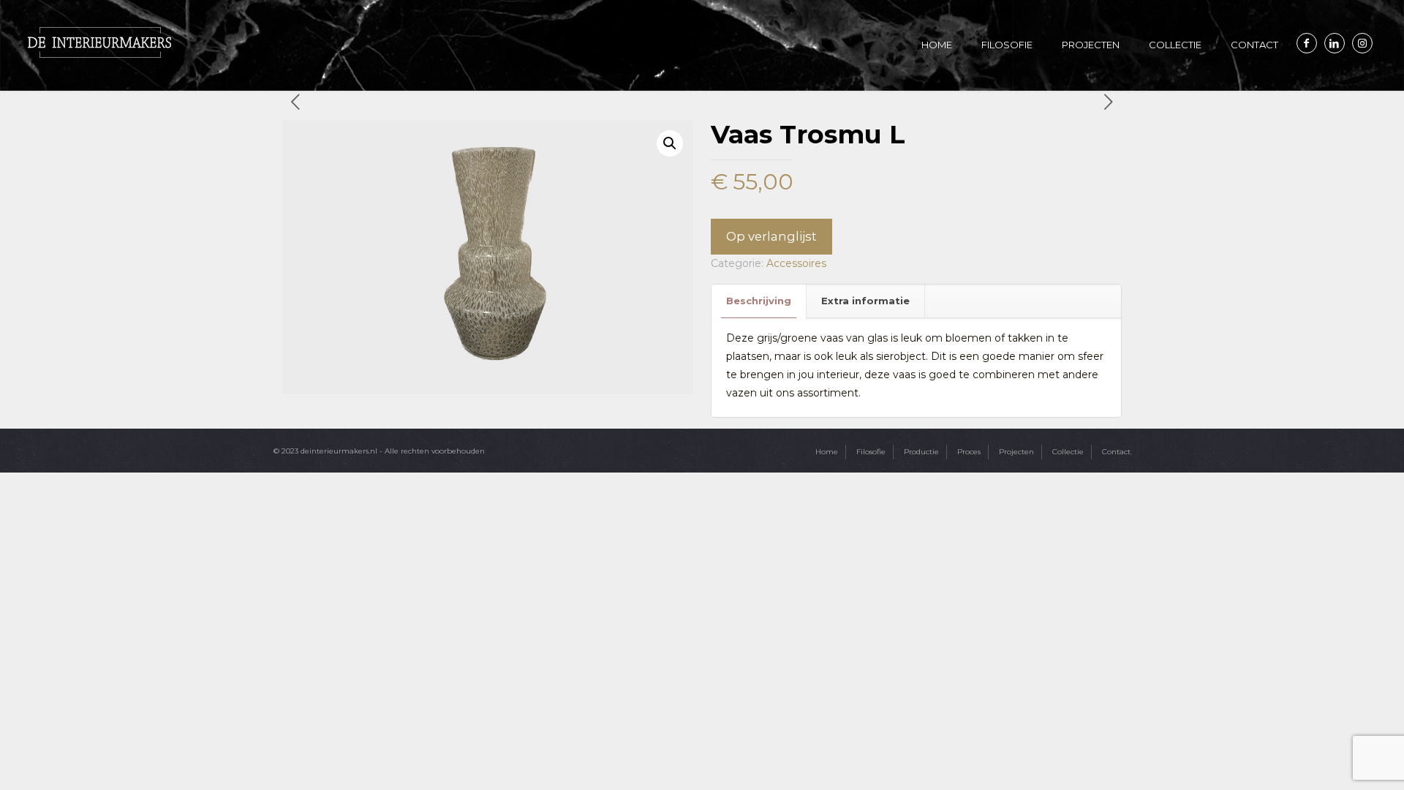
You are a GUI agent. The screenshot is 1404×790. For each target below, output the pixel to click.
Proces (969, 451)
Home (826, 451)
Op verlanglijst (771, 236)
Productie (921, 451)
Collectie (1068, 451)
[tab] (759, 301)
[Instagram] (1362, 43)
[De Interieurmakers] (99, 41)
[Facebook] (1307, 43)
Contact (1116, 451)
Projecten (1016, 451)
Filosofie (871, 451)
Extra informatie (865, 300)
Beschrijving (758, 300)
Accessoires (796, 263)
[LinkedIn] (1334, 43)
